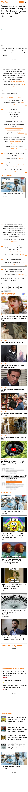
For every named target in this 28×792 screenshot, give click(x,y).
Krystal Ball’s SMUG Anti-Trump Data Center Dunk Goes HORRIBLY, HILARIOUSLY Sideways (14, 586)
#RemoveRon (19, 128)
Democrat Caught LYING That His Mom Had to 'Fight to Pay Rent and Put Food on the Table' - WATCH (13, 535)
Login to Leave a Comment (14, 482)
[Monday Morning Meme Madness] (13, 185)
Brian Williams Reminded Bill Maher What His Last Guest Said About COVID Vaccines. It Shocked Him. (14, 673)
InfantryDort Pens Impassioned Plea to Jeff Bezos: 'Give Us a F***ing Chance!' (14, 612)
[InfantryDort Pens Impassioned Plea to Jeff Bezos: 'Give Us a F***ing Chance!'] (14, 601)
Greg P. (2, 15)
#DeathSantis (14, 167)
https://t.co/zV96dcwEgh (15, 141)
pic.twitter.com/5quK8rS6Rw (14, 97)
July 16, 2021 (21, 133)
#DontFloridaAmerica (10, 128)
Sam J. (3, 539)
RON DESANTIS (7, 291)
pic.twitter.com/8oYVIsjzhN (17, 81)
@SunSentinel (14, 143)
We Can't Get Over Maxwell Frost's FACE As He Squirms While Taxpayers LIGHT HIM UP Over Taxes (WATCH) (14, 638)
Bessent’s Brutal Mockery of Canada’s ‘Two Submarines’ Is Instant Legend (15, 686)
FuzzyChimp (4, 196)
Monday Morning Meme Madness (13, 193)
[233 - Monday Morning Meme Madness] (14, 758)
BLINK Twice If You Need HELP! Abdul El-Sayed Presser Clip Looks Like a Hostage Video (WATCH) (13, 561)
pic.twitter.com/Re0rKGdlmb (14, 130)
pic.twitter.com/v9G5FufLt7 (14, 252)
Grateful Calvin (5, 616)
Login (21, 2)
